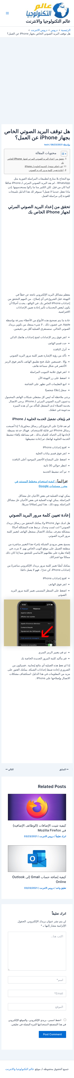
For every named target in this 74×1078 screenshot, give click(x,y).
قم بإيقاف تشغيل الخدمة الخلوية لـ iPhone (44, 166)
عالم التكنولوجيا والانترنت (48, 21)
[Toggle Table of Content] (62, 154)
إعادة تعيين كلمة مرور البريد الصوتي (46, 170)
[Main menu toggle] (7, 13)
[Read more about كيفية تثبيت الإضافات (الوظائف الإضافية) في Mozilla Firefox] (37, 806)
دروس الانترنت (46, 836)
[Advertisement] (37, 86)
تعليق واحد (61, 888)
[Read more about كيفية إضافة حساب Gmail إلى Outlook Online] (37, 858)
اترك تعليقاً (61, 836)
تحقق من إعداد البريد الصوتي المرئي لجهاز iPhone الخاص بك (35, 160)
